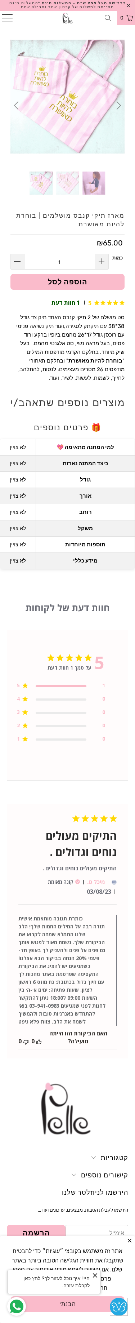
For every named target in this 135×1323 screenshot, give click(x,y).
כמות (117, 258)
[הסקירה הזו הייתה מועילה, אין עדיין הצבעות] (38, 1041)
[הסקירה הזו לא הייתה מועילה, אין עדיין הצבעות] (25, 1041)
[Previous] (17, 106)
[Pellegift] (68, 18)
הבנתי (67, 1304)
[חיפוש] (108, 18)
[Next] (118, 106)
